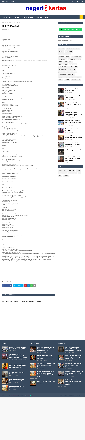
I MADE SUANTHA (73, 67)
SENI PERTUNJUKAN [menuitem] (27, 17)
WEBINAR (66, 175)
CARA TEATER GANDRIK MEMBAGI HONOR (46, 382)
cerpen (60, 173)
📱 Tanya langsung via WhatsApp (71, 29)
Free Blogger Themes (31, 395)
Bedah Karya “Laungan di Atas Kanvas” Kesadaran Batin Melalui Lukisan (73, 365)
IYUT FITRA (72, 69)
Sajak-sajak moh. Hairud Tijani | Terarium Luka (74, 96)
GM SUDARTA (72, 64)
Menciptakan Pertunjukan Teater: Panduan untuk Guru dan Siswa (45, 357)
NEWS (65, 173)
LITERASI (78, 170)
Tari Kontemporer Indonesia (73, 150)
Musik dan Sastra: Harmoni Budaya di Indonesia (16, 387)
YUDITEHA (66, 79)
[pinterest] (82, 1)
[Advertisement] (42, 418)
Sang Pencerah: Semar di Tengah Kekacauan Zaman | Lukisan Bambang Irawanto (73, 348)
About (7, 1)
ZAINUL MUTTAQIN (75, 79)
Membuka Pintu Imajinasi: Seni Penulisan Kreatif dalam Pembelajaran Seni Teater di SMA (45, 374)
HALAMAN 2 (9, 22)
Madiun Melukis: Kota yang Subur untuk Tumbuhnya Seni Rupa (73, 104)
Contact (12, 1)
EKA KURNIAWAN (62, 59)
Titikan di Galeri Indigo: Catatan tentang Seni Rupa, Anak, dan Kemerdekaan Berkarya (73, 382)
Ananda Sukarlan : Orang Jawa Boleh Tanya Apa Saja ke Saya (73, 136)
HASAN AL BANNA (63, 67)
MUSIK (65, 170)
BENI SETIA (61, 51)
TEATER (70, 173)
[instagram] (80, 1)
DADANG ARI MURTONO (64, 54)
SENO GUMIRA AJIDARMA (75, 77)
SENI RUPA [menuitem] (39, 17)
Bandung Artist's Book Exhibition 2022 (71, 89)
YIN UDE (60, 79)
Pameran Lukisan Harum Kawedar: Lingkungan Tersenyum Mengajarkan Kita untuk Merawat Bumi (73, 113)
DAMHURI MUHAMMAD (64, 56)
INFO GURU (72, 170)
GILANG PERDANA (68, 61)
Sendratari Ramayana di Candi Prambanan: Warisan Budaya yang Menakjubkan (45, 348)
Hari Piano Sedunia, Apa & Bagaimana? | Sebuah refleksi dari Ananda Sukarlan (17, 365)
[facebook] (75, 1)
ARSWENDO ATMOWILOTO (73, 49)
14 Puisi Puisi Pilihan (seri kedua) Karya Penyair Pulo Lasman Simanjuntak (74, 158)
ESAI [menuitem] (46, 17)
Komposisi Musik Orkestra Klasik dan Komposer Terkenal (17, 380)
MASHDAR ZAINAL (63, 77)
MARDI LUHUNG (62, 74)
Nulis (76, 395)
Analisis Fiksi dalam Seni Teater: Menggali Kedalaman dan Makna (46, 365)
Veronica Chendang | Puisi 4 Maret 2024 (73, 129)
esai (79, 173)
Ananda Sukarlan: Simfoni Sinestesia (16, 373)
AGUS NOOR (61, 49)
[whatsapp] (72, 1)
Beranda (4, 22)
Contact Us (71, 395)
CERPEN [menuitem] (5, 17)
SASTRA (60, 170)
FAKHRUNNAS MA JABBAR (75, 59)
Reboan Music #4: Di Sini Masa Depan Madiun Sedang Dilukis (73, 143)
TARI (75, 173)
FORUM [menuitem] (17, 17)
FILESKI (60, 61)
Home (3, 1)
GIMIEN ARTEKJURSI (63, 64)
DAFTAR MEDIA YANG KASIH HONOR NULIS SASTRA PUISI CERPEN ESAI (73, 122)
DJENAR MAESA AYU (76, 56)
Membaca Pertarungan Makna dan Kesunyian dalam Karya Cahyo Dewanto (73, 357)
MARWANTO (71, 74)
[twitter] (77, 1)
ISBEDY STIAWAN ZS (63, 69)
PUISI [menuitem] (10, 17)
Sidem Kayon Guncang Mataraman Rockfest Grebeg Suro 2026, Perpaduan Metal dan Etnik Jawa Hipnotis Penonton (18, 357)
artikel (60, 175)
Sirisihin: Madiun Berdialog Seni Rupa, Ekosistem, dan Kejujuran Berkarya (74, 373)
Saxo (80, 395)
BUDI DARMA (69, 51)
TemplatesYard (14, 395)
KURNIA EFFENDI (73, 72)
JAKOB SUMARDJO (63, 72)
